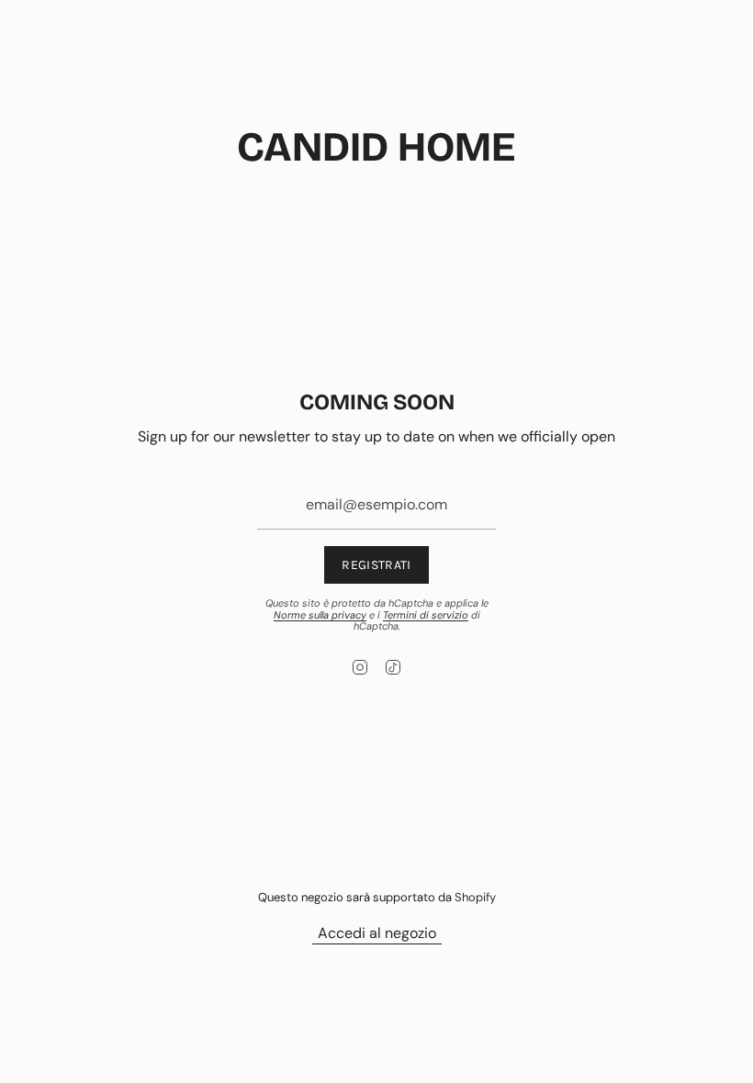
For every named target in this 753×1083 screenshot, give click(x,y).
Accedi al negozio (377, 933)
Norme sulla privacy (320, 614)
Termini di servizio (425, 614)
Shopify (475, 897)
